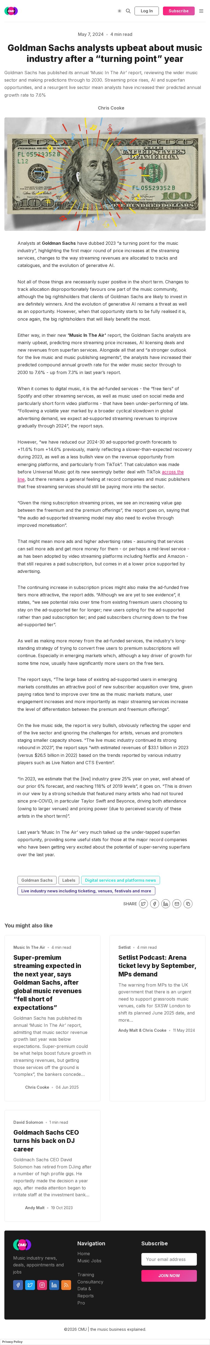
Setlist (124, 947)
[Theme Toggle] (119, 11)
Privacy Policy (12, 1342)
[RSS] (66, 1285)
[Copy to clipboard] (187, 903)
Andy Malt (35, 1207)
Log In (147, 10)
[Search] (128, 11)
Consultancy (90, 1281)
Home (83, 1253)
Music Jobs (89, 1260)
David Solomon (28, 1122)
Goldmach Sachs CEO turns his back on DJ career (46, 1141)
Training (85, 1274)
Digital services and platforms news (120, 880)
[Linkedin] (54, 1285)
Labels (68, 880)
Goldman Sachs (36, 880)
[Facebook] (18, 1285)
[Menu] (201, 11)
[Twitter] (30, 1285)
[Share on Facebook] (154, 903)
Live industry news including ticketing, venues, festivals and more (86, 891)
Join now (169, 1275)
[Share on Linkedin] (165, 903)
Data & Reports (85, 1292)
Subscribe (179, 10)
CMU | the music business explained (111, 1329)
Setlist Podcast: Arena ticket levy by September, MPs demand (157, 966)
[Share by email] (176, 903)
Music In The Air (29, 947)
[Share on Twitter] (143, 903)
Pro (81, 1303)
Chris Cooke (37, 1087)
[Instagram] (42, 1285)
